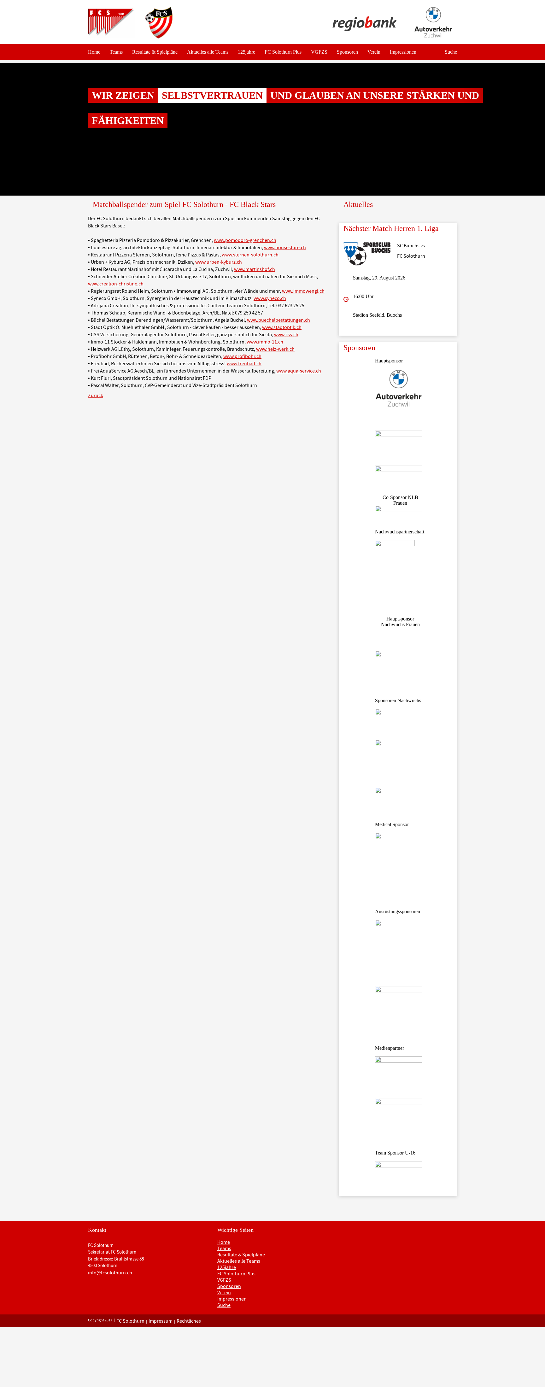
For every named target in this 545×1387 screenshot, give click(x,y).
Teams (116, 52)
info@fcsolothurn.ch (110, 1272)
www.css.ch (286, 334)
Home (94, 52)
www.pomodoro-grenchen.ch (245, 240)
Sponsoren (347, 52)
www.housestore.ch (285, 247)
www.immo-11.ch (265, 341)
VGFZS (319, 52)
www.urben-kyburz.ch (218, 262)
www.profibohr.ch (242, 356)
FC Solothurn (130, 1321)
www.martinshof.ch (254, 269)
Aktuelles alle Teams (207, 52)
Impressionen (403, 52)
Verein (373, 52)
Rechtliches (189, 1321)
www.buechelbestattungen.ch (278, 320)
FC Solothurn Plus (283, 52)
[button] (41, 129)
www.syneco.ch (270, 298)
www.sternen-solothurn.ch (250, 254)
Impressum (161, 1321)
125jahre (246, 52)
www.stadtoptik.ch (282, 327)
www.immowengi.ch (303, 291)
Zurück (95, 395)
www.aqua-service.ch (298, 370)
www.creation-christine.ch (116, 283)
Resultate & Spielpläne (155, 52)
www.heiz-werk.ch (275, 349)
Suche (451, 52)
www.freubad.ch (244, 363)
